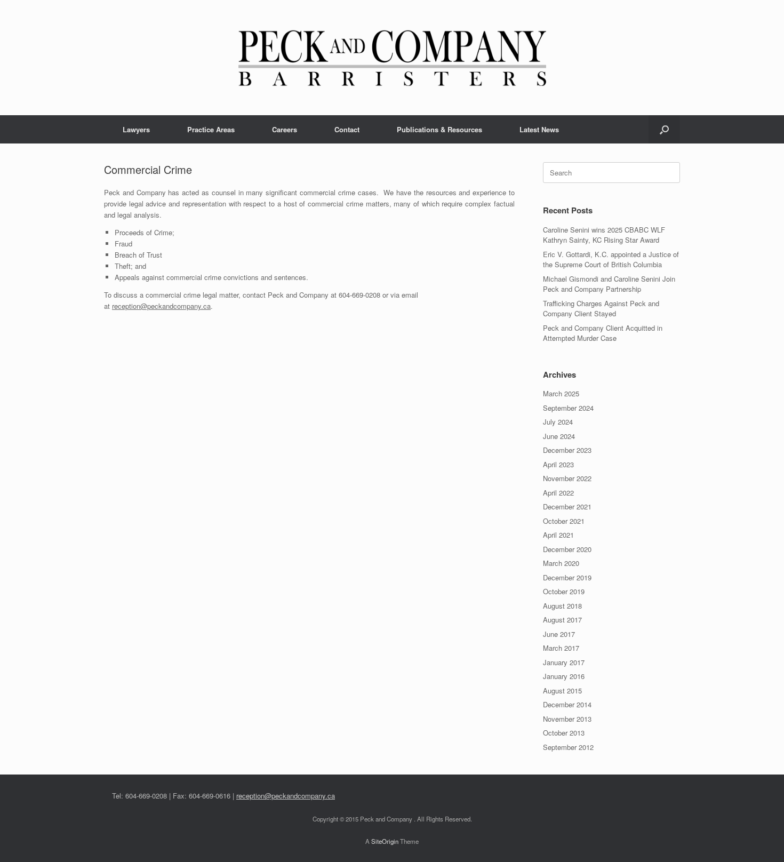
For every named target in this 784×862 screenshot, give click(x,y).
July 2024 (558, 422)
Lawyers (136, 129)
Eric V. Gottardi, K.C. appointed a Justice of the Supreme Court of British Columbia (611, 259)
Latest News (539, 129)
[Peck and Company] (392, 57)
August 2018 (562, 606)
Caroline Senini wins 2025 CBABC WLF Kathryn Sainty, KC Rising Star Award (604, 235)
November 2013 (567, 719)
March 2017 (561, 648)
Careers (284, 129)
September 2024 (568, 408)
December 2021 (567, 506)
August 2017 (562, 619)
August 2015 (562, 690)
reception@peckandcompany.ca (161, 306)
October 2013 (564, 733)
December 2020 (567, 549)
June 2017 (559, 634)
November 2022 (567, 478)
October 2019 (564, 591)
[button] (664, 129)
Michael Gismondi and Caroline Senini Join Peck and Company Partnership (609, 284)
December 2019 (567, 577)
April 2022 (558, 493)
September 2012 (568, 747)
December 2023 (567, 450)
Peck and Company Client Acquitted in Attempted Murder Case (602, 333)
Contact (346, 129)
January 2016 (564, 676)
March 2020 (561, 563)
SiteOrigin (384, 841)
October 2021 (564, 521)
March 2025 (561, 393)
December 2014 (567, 704)
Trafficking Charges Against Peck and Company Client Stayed (601, 308)
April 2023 (558, 464)
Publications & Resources (439, 129)
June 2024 (559, 436)
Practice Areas (211, 129)
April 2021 (558, 535)
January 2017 (564, 662)
